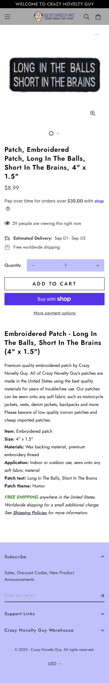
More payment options (54, 313)
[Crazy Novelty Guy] (54, 17)
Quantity (12, 265)
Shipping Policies (30, 512)
